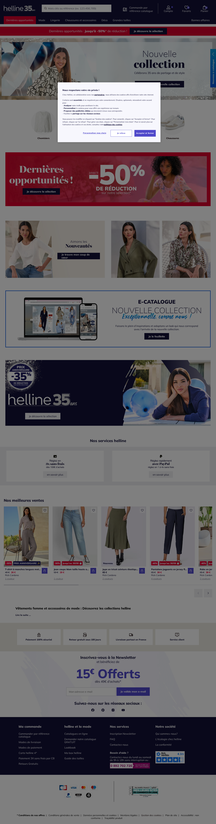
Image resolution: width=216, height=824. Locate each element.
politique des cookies (113, 124)
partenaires (99, 95)
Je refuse (121, 133)
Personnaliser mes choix (94, 133)
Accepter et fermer (145, 133)
